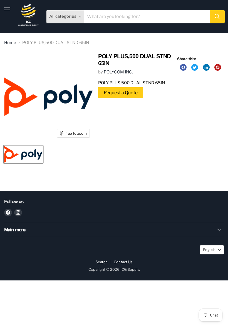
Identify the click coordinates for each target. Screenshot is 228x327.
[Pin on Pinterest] (217, 67)
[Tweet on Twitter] (194, 67)
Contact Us (123, 262)
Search (102, 262)
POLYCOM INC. (118, 72)
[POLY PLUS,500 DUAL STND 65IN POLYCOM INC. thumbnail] (23, 154)
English (209, 249)
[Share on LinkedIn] (206, 67)
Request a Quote (121, 92)
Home (10, 42)
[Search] (217, 16)
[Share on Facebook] (183, 67)
